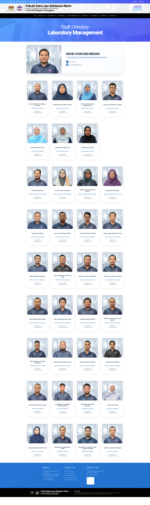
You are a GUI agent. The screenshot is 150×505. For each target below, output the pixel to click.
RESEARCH (61, 15)
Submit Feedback (93, 474)
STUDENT (94, 15)
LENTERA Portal (71, 475)
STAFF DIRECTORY (73, 15)
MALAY (135, 1)
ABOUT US (41, 15)
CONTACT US (112, 15)
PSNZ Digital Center (72, 477)
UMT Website (70, 471)
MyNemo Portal (70, 473)
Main (35, 15)
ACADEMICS (51, 15)
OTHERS (103, 15)
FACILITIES (85, 15)
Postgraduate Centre (72, 479)
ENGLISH (141, 1)
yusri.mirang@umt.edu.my (75, 65)
